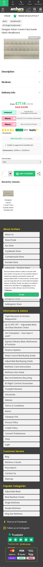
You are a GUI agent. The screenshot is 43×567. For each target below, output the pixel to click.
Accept (21, 295)
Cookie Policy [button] (26, 285)
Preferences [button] (8, 290)
